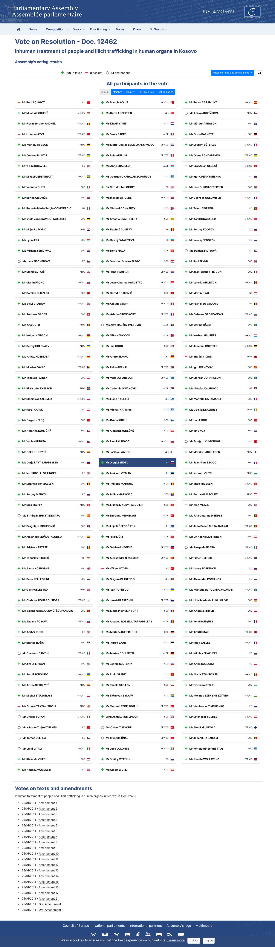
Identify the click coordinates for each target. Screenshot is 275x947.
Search (159, 29)
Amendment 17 (49, 893)
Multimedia (204, 926)
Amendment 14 (49, 876)
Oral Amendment (50, 904)
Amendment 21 (49, 898)
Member (117, 92)
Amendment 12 (49, 865)
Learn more (176, 940)
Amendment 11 (48, 859)
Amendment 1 (48, 803)
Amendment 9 (48, 848)
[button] (260, 72)
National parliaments (109, 926)
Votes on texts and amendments (231, 72)
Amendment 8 (48, 842)
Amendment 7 (48, 836)
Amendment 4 (48, 820)
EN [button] (205, 11)
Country (130, 92)
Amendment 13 (49, 870)
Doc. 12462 (128, 796)
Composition (55, 29)
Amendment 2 (48, 808)
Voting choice (165, 92)
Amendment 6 (48, 831)
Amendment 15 (49, 881)
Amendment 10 (49, 853)
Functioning (98, 29)
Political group (147, 92)
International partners (145, 926)
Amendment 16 (49, 887)
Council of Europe (76, 926)
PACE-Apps (225, 11)
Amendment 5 (48, 825)
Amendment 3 (48, 814)
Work (77, 29)
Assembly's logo (178, 926)
